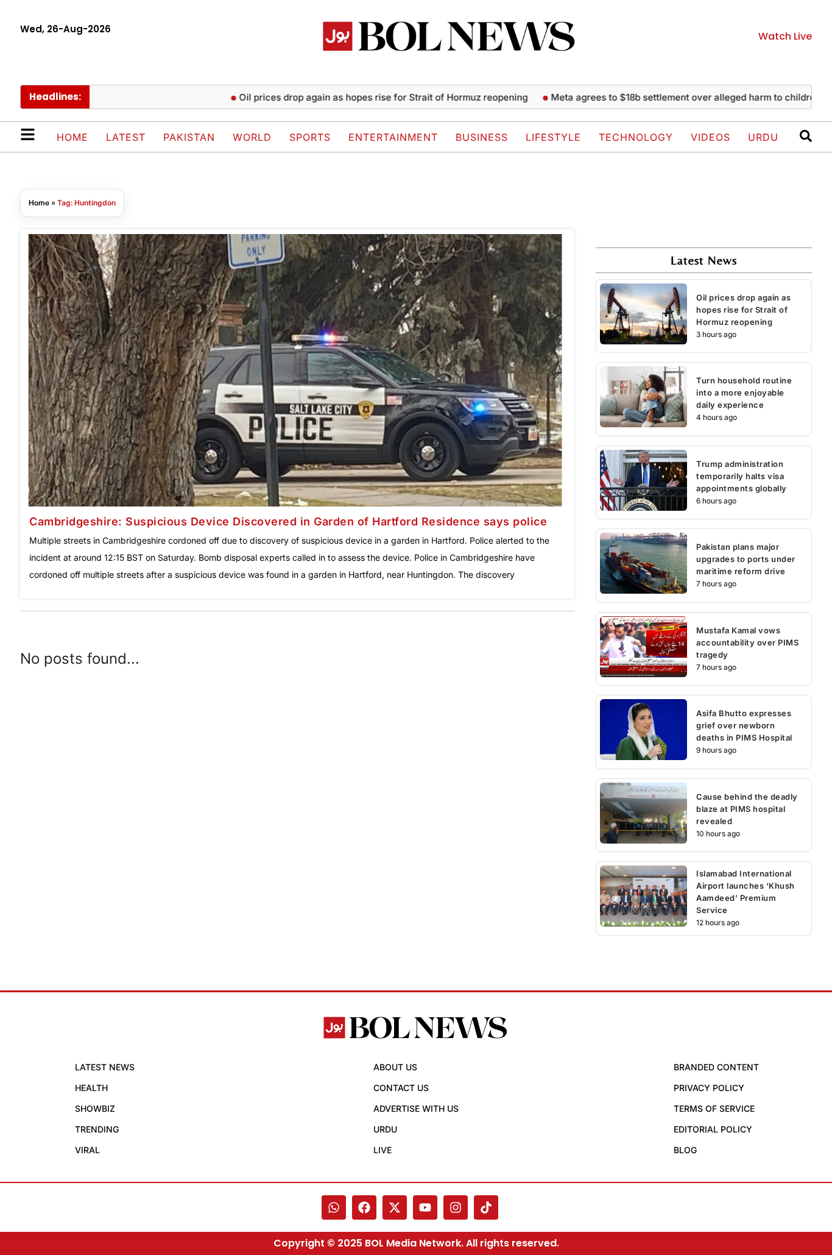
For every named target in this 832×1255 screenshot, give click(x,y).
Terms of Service (714, 1108)
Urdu (763, 137)
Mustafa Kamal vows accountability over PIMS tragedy (747, 642)
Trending (97, 1129)
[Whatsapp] (334, 1207)
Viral (87, 1150)
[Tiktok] (486, 1207)
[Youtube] (425, 1207)
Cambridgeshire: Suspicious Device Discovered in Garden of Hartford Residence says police (288, 521)
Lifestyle (553, 137)
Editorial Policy (713, 1129)
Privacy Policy (709, 1088)
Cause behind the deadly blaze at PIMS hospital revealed (747, 809)
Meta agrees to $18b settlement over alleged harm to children (684, 97)
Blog (685, 1150)
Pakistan (189, 137)
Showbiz (95, 1108)
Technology (636, 137)
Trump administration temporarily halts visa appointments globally (741, 476)
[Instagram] (455, 1207)
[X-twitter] (395, 1207)
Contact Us (401, 1088)
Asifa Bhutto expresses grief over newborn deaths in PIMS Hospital (744, 725)
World (252, 137)
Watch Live (785, 36)
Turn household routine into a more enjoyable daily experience (744, 392)
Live (382, 1150)
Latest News (105, 1067)
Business (482, 137)
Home (72, 137)
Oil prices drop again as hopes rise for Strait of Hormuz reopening (382, 97)
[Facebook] (364, 1207)
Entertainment (393, 137)
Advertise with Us (416, 1108)
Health (91, 1088)
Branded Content (716, 1067)
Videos (710, 137)
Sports (310, 137)
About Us (395, 1067)
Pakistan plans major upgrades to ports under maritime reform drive (745, 559)
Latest (126, 137)
